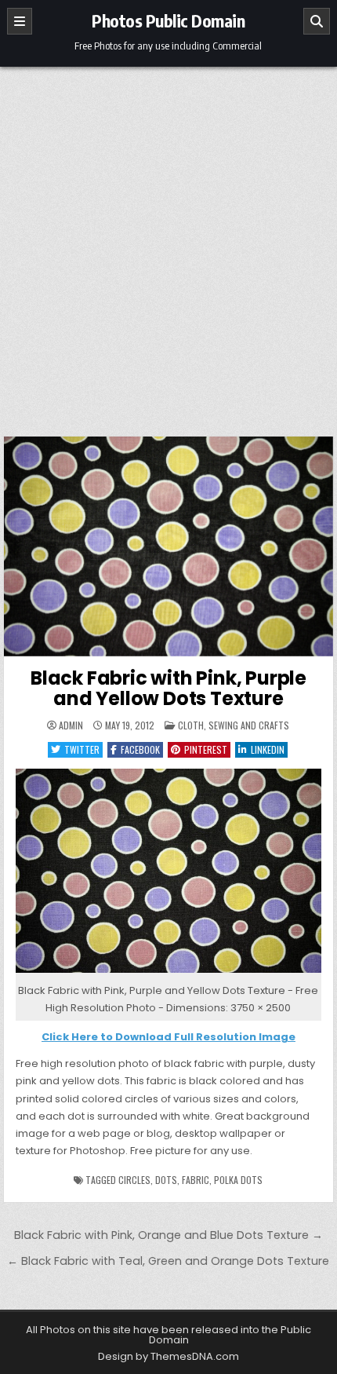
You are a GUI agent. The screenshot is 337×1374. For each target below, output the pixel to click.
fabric (195, 1179)
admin (71, 725)
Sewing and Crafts (248, 725)
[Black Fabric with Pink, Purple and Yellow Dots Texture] (168, 973)
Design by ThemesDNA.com (168, 1356)
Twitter (82, 749)
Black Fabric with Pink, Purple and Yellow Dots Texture (168, 688)
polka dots (238, 1179)
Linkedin (267, 749)
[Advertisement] (168, 243)
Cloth (191, 725)
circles (134, 1179)
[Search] (316, 21)
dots (166, 1179)
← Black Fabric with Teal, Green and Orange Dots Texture (168, 1261)
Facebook (140, 749)
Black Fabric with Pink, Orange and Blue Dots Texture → (168, 1235)
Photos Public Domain (168, 20)
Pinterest (205, 749)
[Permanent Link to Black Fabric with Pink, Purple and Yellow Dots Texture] (168, 546)
